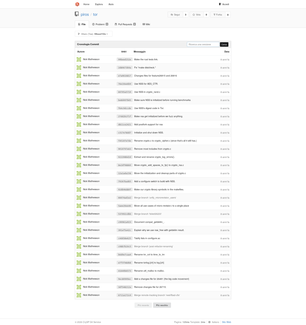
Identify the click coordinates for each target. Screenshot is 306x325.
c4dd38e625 (124, 238)
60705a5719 (124, 92)
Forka (219, 14)
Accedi (225, 4)
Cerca (224, 44)
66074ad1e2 (124, 198)
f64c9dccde (124, 108)
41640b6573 (124, 271)
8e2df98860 (124, 165)
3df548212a (124, 287)
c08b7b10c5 (124, 246)
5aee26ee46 (124, 206)
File (84, 24)
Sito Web (226, 322)
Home (86, 4)
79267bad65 (124, 181)
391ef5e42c (124, 230)
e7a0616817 (124, 76)
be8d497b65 (124, 100)
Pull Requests (126, 24)
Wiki (148, 24)
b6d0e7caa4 (124, 254)
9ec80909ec (124, 279)
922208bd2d (124, 157)
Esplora (99, 4)
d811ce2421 (124, 124)
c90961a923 (124, 222)
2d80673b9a (124, 67)
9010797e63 (124, 149)
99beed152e (124, 59)
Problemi (101, 24)
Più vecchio (162, 305)
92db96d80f (124, 189)
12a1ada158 (124, 173)
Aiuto (111, 4)
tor (95, 14)
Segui (177, 14)
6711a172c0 (124, 295)
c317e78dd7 (124, 132)
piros (85, 14)
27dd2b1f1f (124, 116)
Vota (198, 14)
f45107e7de (124, 141)
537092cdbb (124, 214)
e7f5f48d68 (124, 263)
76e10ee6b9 (124, 84)
